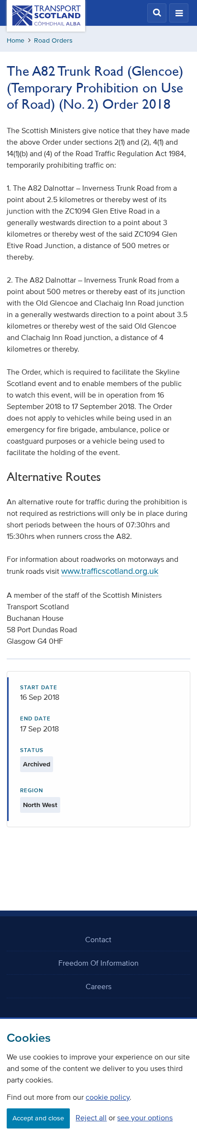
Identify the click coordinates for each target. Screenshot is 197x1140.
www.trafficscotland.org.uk (109, 571)
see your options (145, 1117)
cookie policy (108, 1097)
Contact (98, 939)
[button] (156, 13)
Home (15, 40)
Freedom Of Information (98, 962)
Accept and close (38, 1118)
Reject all (91, 1117)
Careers (98, 986)
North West (40, 805)
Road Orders (53, 40)
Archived (36, 764)
